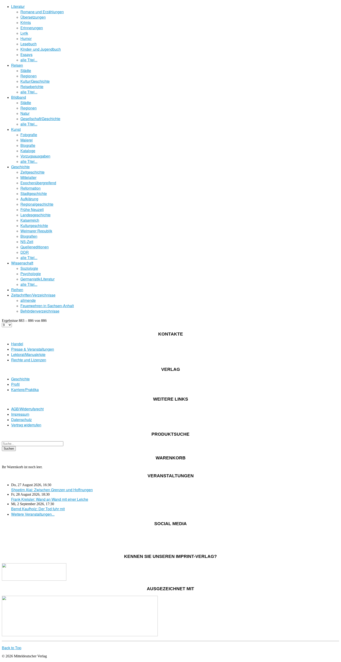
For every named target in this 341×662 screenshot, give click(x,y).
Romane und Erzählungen (42, 11)
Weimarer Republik (36, 231)
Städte (25, 70)
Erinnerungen (31, 27)
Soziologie (29, 268)
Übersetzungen (33, 17)
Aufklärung (29, 198)
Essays (26, 54)
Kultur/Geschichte (35, 81)
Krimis (25, 22)
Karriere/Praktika (25, 389)
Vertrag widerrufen (26, 425)
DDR (24, 252)
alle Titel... (28, 60)
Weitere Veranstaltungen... (33, 514)
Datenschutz (21, 419)
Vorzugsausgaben (35, 156)
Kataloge (27, 150)
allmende (28, 300)
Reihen (17, 289)
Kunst (16, 129)
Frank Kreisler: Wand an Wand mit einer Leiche (49, 499)
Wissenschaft (22, 263)
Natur (24, 113)
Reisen (17, 65)
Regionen (28, 76)
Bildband (18, 97)
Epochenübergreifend (38, 182)
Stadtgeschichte (33, 193)
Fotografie (28, 134)
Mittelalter (28, 177)
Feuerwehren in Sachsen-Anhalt (47, 305)
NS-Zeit (26, 241)
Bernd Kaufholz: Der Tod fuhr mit (38, 508)
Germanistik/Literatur (37, 279)
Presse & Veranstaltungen (32, 349)
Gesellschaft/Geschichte (40, 118)
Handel (17, 343)
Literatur (18, 6)
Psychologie (30, 273)
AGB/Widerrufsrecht (27, 409)
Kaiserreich (29, 220)
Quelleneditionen (34, 247)
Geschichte (20, 166)
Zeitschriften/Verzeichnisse (33, 295)
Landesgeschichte (35, 214)
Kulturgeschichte (34, 225)
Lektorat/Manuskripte (28, 354)
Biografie (27, 145)
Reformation (30, 188)
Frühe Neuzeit (32, 209)
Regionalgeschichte (36, 204)
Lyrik (24, 33)
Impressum (20, 414)
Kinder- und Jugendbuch (40, 49)
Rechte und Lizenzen (28, 359)
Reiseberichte (31, 86)
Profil (15, 384)
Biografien (28, 236)
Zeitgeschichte (32, 172)
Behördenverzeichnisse (39, 311)
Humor (26, 38)
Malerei (26, 140)
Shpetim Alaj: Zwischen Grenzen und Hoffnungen (52, 489)
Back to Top (11, 647)
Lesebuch (28, 43)
